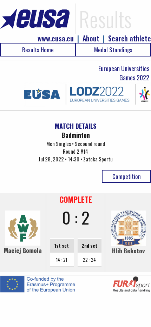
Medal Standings (113, 49)
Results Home (38, 49)
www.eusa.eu (56, 38)
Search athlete (129, 38)
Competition (126, 176)
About (91, 38)
